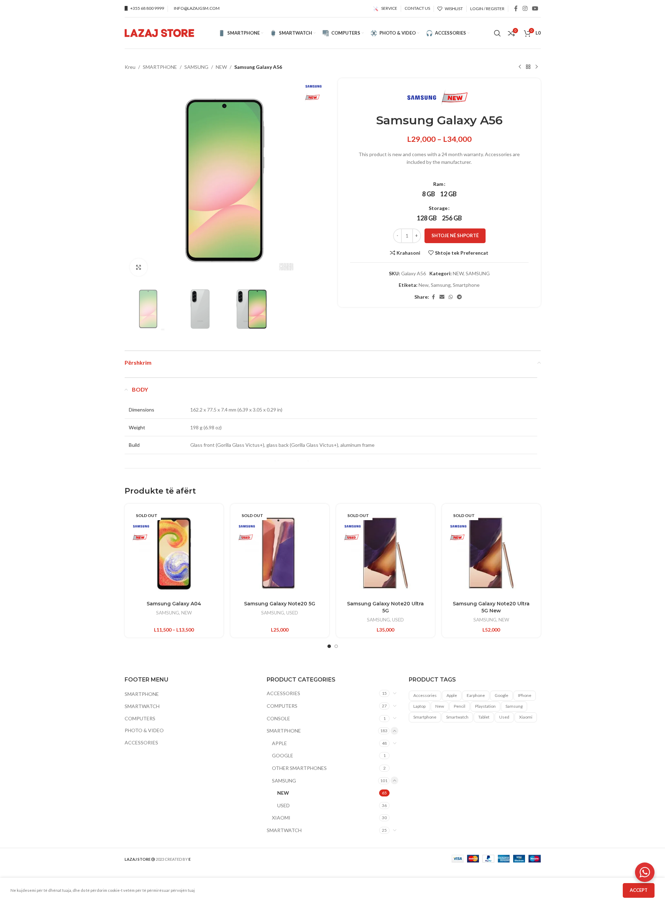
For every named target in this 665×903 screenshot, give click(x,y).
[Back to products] (528, 67)
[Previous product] (520, 67)
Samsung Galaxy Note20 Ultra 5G (385, 607)
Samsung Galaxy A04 (174, 603)
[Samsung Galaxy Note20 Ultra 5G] (385, 553)
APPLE (279, 743)
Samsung (441, 285)
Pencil (459, 706)
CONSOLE (278, 718)
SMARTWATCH (142, 706)
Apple (451, 695)
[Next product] (536, 67)
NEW (221, 67)
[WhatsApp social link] (450, 297)
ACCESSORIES (141, 742)
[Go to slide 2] (336, 646)
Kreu (130, 67)
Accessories (425, 695)
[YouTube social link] (535, 8)
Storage (438, 208)
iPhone (524, 695)
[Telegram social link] (459, 297)
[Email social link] (441, 297)
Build (134, 445)
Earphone (476, 695)
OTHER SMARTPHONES (299, 768)
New (424, 285)
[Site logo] (159, 32)
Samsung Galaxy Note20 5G (279, 603)
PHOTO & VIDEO (144, 730)
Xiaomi (525, 717)
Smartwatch (457, 717)
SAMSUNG (196, 67)
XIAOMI (281, 818)
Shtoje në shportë (455, 235)
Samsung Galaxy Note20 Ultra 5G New (491, 607)
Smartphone (466, 285)
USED (292, 613)
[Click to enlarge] (138, 267)
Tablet (483, 717)
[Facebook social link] (516, 8)
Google (501, 695)
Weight (137, 427)
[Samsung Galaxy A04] (174, 553)
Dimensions (141, 410)
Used (504, 717)
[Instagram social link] (525, 8)
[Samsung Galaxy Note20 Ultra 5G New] (491, 553)
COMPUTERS (140, 718)
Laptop (419, 706)
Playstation (485, 706)
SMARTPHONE (160, 67)
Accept (639, 890)
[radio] (428, 193)
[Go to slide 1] (329, 646)
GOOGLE (282, 755)
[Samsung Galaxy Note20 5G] (280, 553)
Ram (438, 184)
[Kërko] (497, 33)
